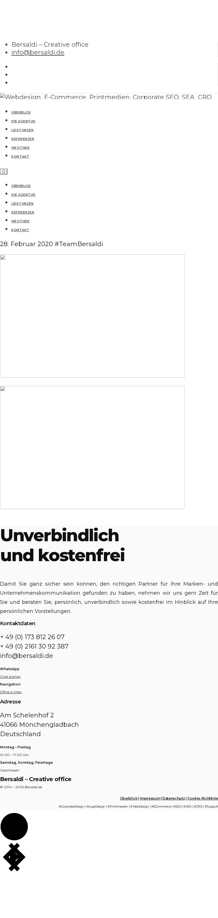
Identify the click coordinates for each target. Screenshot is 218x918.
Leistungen (22, 203)
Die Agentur (23, 195)
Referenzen (22, 212)
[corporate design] (92, 375)
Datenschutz (173, 798)
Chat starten (10, 676)
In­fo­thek (20, 221)
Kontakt (20, 230)
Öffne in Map (11, 692)
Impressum (150, 798)
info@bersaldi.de (37, 52)
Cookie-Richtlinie (202, 798)
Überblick (21, 186)
